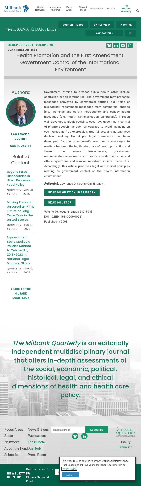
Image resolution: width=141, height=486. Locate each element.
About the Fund (16, 448)
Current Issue (73, 24)
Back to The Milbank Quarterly (21, 293)
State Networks (40, 8)
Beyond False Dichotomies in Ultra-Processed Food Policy (19, 178)
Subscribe (12, 454)
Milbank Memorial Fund (16, 8)
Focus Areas (69, 8)
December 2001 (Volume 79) (31, 45)
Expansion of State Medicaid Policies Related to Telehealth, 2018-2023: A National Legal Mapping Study (19, 250)
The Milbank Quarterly (126, 8)
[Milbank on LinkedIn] (84, 436)
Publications (96, 8)
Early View (102, 24)
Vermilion (126, 447)
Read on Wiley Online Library (71, 192)
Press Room (37, 454)
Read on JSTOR (59, 202)
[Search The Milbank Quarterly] (130, 33)
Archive (126, 24)
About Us (111, 8)
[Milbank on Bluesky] (75, 436)
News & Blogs (83, 8)
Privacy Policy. (69, 468)
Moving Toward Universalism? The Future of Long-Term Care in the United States (21, 211)
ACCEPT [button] (70, 474)
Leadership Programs (55, 8)
